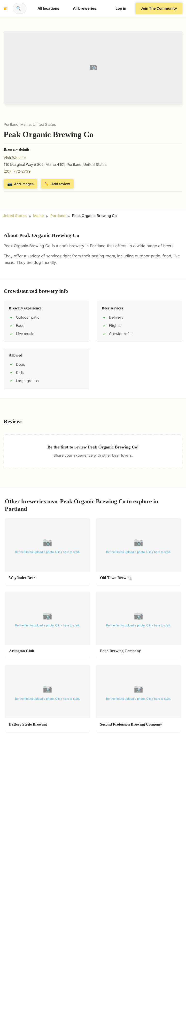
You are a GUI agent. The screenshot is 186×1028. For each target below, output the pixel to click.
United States (14, 215)
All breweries (84, 8)
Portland (57, 215)
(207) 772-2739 (17, 171)
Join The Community (159, 8)
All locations (48, 8)
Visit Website (15, 157)
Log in (121, 8)
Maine (38, 215)
